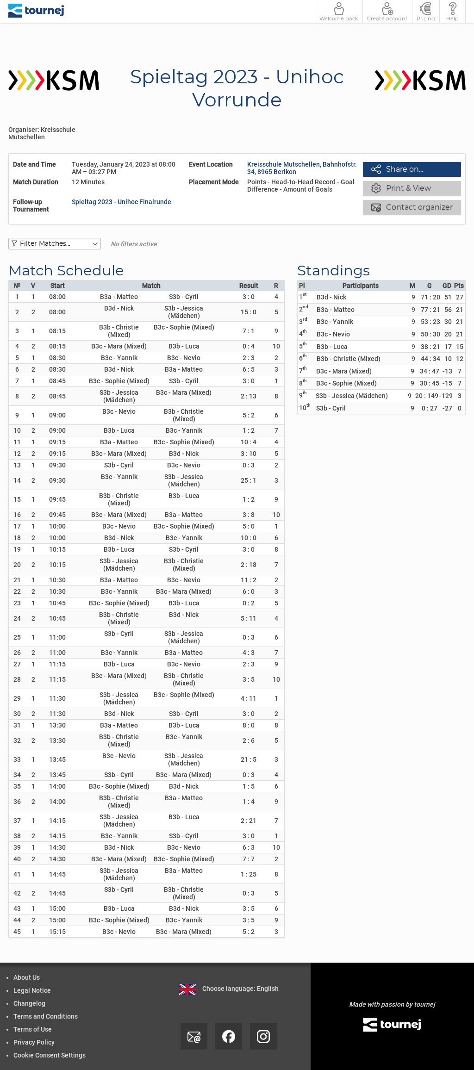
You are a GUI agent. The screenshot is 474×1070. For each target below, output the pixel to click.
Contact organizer (412, 206)
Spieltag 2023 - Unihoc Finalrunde (121, 201)
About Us (26, 977)
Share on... (397, 168)
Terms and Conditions (45, 1016)
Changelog (29, 1003)
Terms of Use (32, 1029)
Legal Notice (32, 990)
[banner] (36, 11)
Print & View (401, 187)
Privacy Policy (34, 1042)
